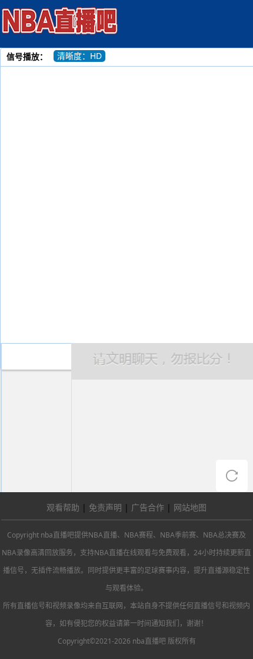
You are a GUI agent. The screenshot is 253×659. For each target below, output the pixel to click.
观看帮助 (62, 507)
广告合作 (147, 507)
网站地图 (190, 507)
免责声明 (105, 507)
